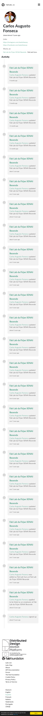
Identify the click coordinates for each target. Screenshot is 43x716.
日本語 (8, 706)
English (8, 692)
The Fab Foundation (12, 675)
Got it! (36, 713)
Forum (8, 672)
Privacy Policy (10, 679)
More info (16, 714)
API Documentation (12, 670)
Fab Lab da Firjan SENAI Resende (14, 52)
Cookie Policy (10, 677)
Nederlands (10, 702)
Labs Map (9, 665)
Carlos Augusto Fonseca (19, 75)
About (8, 667)
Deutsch (8, 690)
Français (8, 697)
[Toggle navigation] (39, 4)
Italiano (8, 699)
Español (8, 694)
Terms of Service (11, 682)
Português (9, 704)
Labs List (9, 663)
